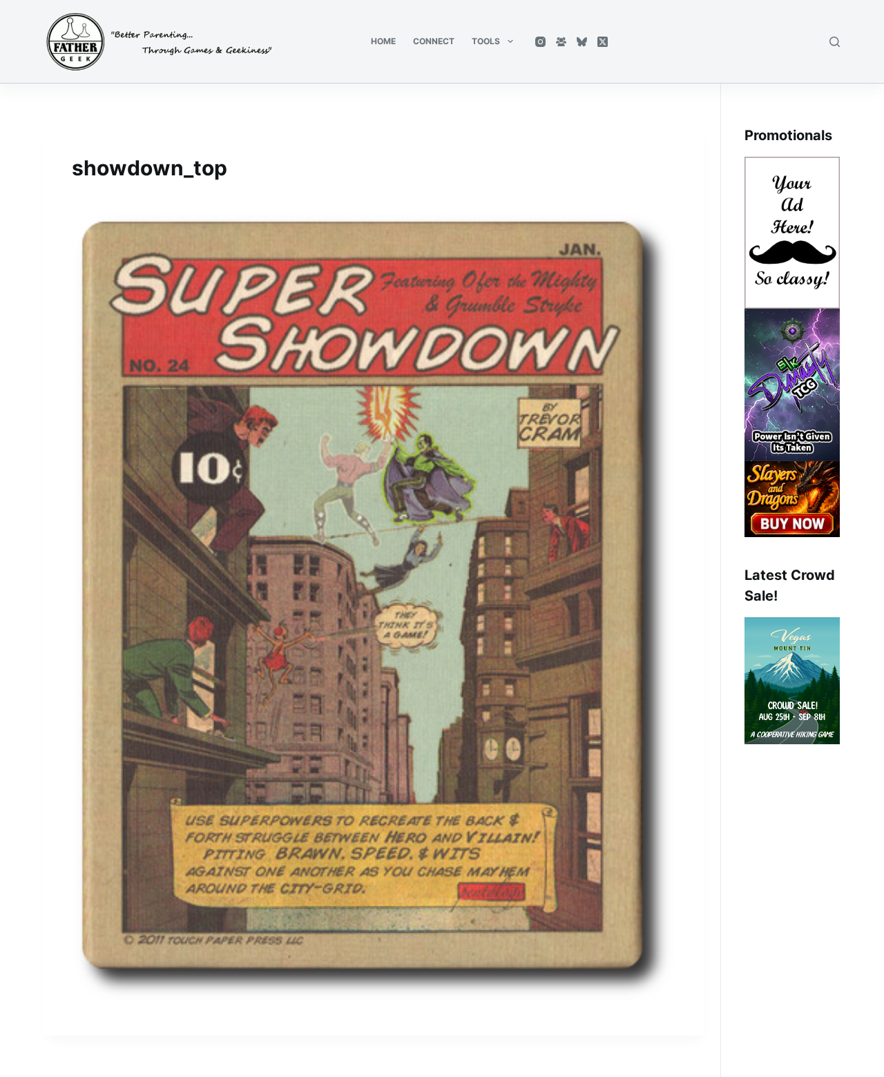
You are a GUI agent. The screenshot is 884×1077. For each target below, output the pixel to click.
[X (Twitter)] (602, 42)
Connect (433, 41)
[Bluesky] (582, 42)
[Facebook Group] (561, 42)
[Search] (834, 42)
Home (383, 41)
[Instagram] (540, 42)
